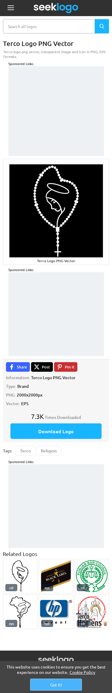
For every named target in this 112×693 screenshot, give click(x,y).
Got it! (56, 684)
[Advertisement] (56, 103)
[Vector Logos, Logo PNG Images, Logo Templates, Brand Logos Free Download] (56, 8)
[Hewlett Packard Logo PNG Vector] (56, 611)
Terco (25, 451)
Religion (49, 451)
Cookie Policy (82, 672)
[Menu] (10, 8)
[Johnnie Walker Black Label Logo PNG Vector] (56, 576)
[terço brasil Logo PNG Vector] (20, 611)
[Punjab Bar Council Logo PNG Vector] (91, 576)
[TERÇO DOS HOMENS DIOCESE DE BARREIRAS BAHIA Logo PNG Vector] (91, 611)
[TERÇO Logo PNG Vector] (20, 576)
